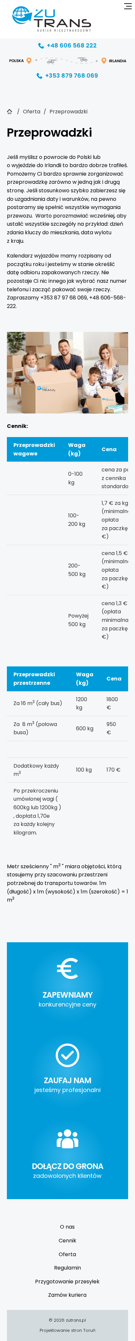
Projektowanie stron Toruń (67, 1330)
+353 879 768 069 (67, 75)
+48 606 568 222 (67, 45)
